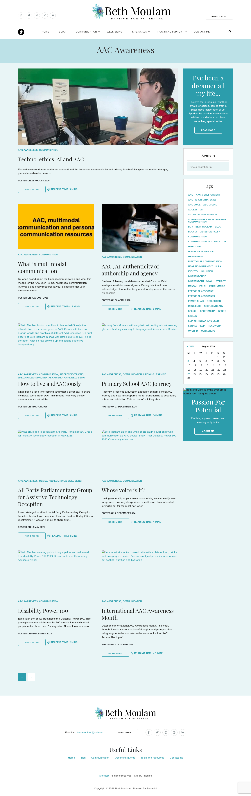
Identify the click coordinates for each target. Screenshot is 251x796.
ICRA (218, 266)
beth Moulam (204, 226)
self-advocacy (213, 306)
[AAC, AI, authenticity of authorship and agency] (140, 228)
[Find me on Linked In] (53, 15)
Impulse (147, 775)
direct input (196, 246)
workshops (208, 331)
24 (188, 373)
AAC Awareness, (28, 150)
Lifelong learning (154, 374)
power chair (196, 301)
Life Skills (139, 31)
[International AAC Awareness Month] (140, 573)
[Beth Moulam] (132, 11)
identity (193, 271)
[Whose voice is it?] (140, 453)
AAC (190, 195)
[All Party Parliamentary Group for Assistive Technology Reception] (56, 453)
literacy (220, 281)
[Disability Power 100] (56, 573)
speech (192, 311)
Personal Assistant (200, 291)
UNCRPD (193, 331)
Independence (197, 276)
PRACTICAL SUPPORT (170, 31)
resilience (194, 306)
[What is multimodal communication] (56, 226)
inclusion (207, 271)
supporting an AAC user (203, 321)
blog (218, 226)
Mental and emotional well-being (63, 377)
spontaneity (208, 311)
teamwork (214, 326)
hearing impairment (200, 266)
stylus (192, 316)
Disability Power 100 (201, 251)
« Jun (190, 346)
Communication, (49, 374)
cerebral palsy (210, 231)
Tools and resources (152, 757)
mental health (197, 286)
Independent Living (200, 281)
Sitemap (104, 775)
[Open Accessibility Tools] (21, 32)
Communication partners (204, 241)
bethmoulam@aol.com (90, 732)
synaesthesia (196, 326)
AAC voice (194, 204)
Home (45, 31)
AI (201, 209)
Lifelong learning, (30, 377)
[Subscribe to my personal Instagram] (37, 15)
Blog (62, 31)
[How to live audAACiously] (56, 346)
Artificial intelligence (202, 214)
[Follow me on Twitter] (29, 15)
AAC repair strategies (202, 199)
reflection (214, 301)
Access (193, 209)
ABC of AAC (210, 204)
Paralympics (217, 286)
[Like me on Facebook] (21, 15)
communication (197, 236)
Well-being (114, 31)
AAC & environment (208, 195)
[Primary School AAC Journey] (140, 346)
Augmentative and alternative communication (207, 220)
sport (222, 311)
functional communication (205, 261)
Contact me (202, 31)
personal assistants (201, 296)
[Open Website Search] (230, 31)
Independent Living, (72, 374)
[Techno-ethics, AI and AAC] (98, 106)
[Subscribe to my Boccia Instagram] (45, 15)
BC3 (190, 226)
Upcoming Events (125, 757)
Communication (86, 31)
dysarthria (195, 256)
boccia (192, 231)
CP (224, 241)
